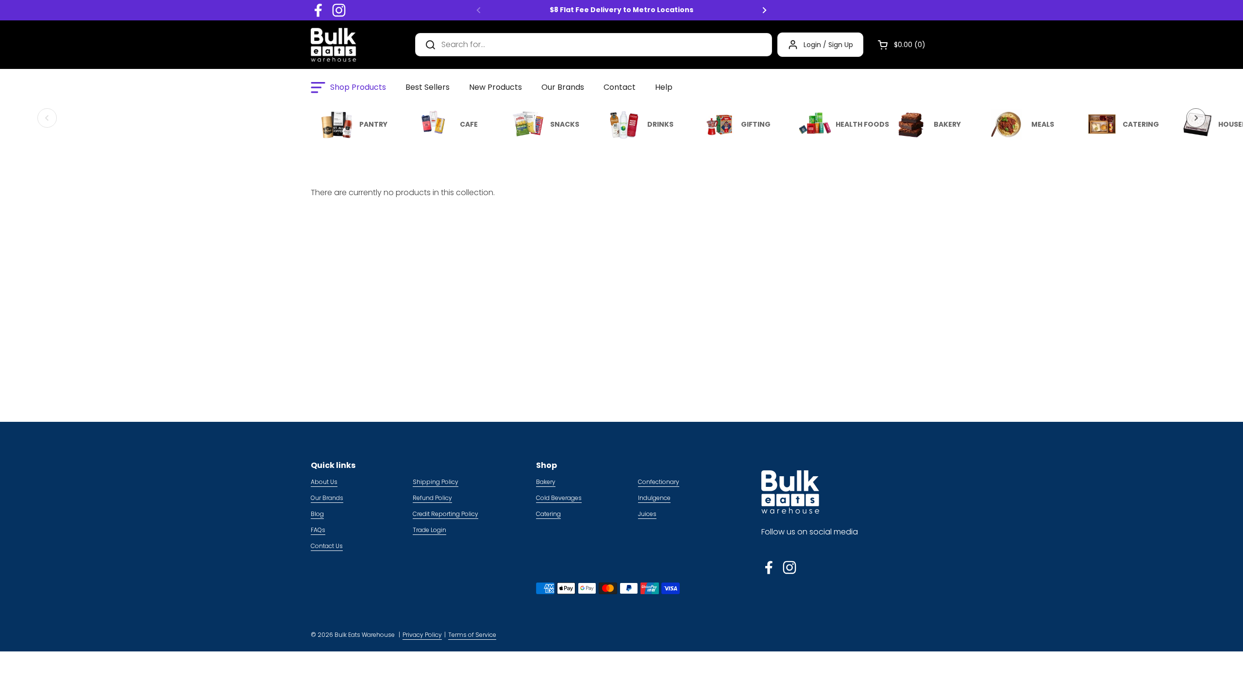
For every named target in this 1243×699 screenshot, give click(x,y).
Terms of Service (472, 635)
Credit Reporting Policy (445, 514)
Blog (317, 514)
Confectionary (658, 482)
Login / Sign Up (828, 45)
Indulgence (654, 498)
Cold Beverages (559, 498)
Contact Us (327, 546)
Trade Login (429, 530)
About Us (324, 482)
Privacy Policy (422, 635)
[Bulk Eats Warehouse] (333, 44)
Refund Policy (432, 498)
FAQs (318, 530)
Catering (548, 514)
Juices (647, 514)
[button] (897, 45)
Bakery (545, 482)
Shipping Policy (435, 482)
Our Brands (327, 498)
